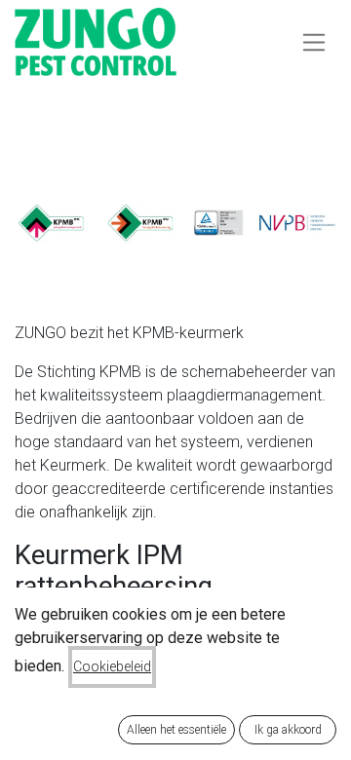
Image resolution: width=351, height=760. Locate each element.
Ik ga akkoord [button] (288, 730)
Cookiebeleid (112, 666)
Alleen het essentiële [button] (176, 730)
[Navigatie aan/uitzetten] (314, 41)
